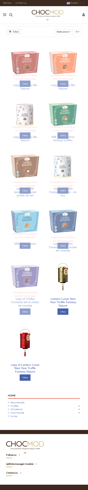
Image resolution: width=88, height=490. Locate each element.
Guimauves (17, 412)
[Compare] (60, 294)
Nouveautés (17, 402)
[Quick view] (65, 294)
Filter (15, 31)
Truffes (14, 405)
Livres (13, 416)
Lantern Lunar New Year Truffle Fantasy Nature (63, 302)
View (63, 311)
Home (12, 395)
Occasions (16, 409)
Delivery (7, 3)
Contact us (21, 3)
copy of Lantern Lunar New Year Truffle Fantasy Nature (25, 368)
